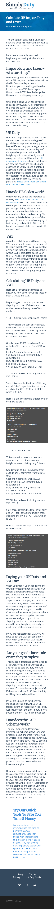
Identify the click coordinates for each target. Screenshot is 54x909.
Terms (32, 874)
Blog (20, 874)
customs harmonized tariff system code (25, 201)
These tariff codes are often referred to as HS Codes (26, 183)
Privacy (16, 877)
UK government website (24, 160)
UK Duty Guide (33, 877)
